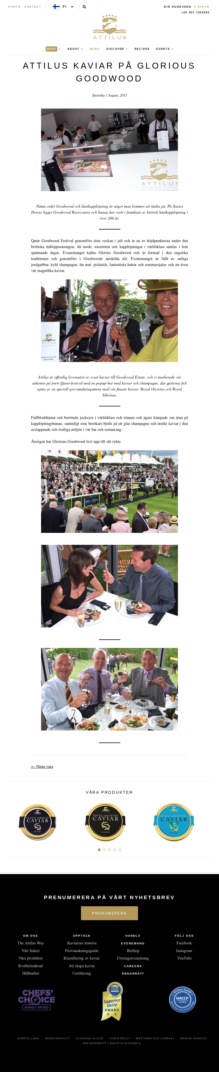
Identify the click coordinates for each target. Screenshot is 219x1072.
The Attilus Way (30, 943)
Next (205, 820)
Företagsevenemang (133, 958)
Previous (13, 820)
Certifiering (81, 973)
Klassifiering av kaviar (82, 958)
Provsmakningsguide (81, 950)
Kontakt (33, 6)
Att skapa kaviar (82, 965)
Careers (133, 966)
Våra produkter (31, 958)
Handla (133, 935)
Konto (14, 6)
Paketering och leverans (155, 1038)
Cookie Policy (119, 1038)
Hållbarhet (30, 973)
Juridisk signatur (193, 1038)
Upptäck (82, 935)
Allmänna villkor (90, 1038)
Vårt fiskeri (31, 950)
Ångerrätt (133, 973)
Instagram (184, 950)
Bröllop (133, 950)
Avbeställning (28, 1038)
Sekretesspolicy (57, 1038)
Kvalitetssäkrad (30, 965)
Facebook (184, 943)
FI (65, 6)
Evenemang (133, 943)
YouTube (184, 958)
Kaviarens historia (81, 943)
